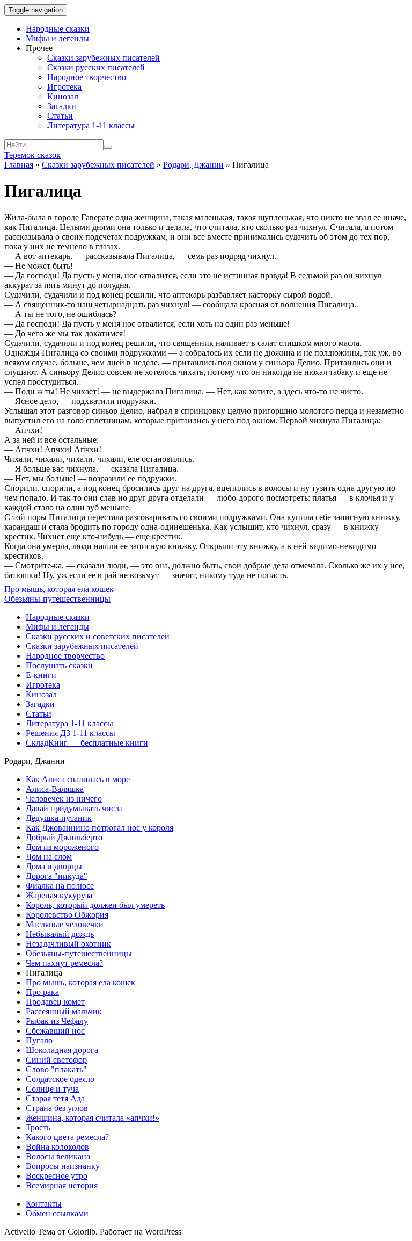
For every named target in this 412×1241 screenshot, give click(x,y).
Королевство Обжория (67, 914)
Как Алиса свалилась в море (78, 779)
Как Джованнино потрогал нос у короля (99, 827)
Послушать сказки (59, 665)
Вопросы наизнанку (63, 1166)
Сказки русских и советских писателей (98, 636)
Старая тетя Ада (55, 1098)
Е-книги (41, 675)
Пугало (39, 1040)
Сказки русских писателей (96, 67)
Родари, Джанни (193, 164)
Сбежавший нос (55, 1030)
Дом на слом (49, 856)
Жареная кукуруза (59, 895)
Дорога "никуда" (56, 876)
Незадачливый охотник (68, 943)
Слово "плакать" (56, 1069)
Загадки (61, 106)
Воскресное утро (56, 1175)
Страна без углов (57, 1108)
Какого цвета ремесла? (67, 1137)
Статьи (60, 115)
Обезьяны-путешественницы (57, 598)
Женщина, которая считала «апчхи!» (92, 1117)
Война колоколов (57, 1146)
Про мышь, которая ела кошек (59, 589)
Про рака (42, 992)
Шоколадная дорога (62, 1050)
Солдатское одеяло (60, 1079)
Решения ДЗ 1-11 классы (70, 733)
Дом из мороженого (62, 847)
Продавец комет (55, 1001)
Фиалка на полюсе (60, 885)
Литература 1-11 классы (91, 125)
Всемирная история (62, 1185)
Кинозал (62, 96)
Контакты (44, 1203)
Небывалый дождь (60, 934)
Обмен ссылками (57, 1213)
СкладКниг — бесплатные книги (87, 742)
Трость (38, 1127)
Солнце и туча (52, 1088)
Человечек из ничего (64, 798)
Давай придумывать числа (74, 808)
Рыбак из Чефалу (57, 1021)
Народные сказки (58, 28)
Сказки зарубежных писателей (103, 57)
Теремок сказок (32, 155)
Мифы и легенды (57, 38)
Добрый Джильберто (64, 837)
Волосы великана (58, 1156)
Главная (18, 164)
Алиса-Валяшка (55, 788)
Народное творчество (86, 77)
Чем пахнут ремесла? (64, 963)
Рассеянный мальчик (64, 1011)
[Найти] (108, 147)
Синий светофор (56, 1059)
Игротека (64, 86)
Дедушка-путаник (59, 817)
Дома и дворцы (54, 866)
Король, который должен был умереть (95, 905)
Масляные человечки (65, 924)
